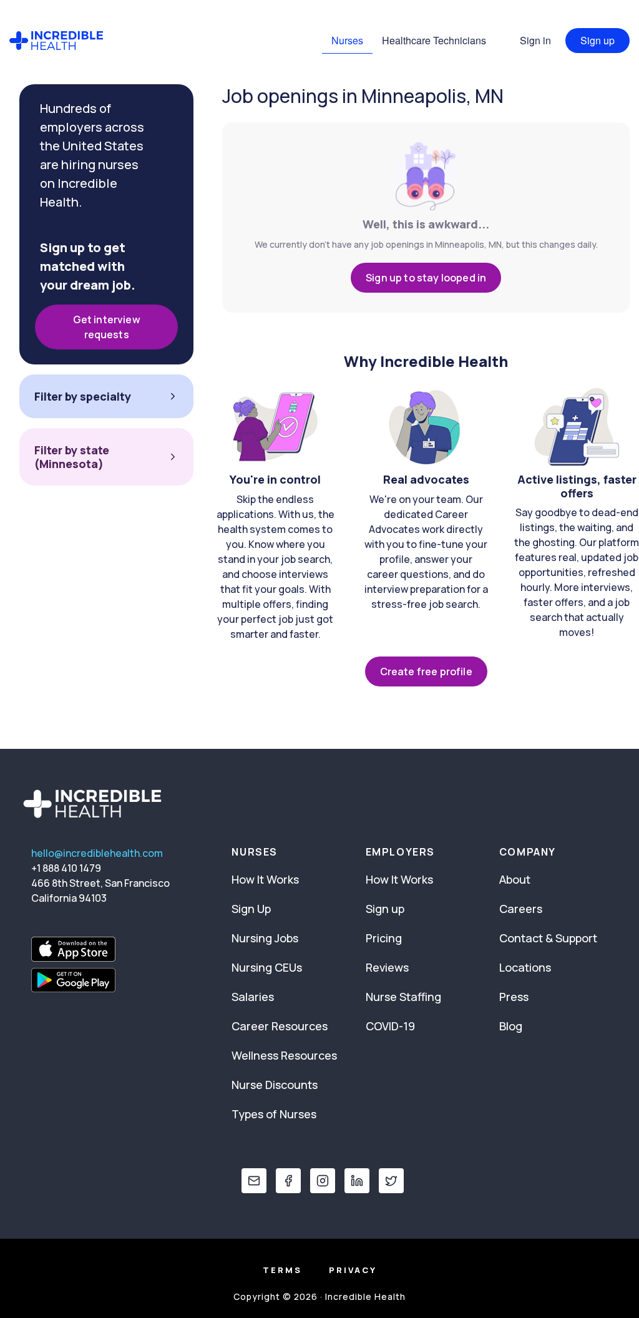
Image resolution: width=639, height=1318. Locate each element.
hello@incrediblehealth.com (97, 853)
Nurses (347, 40)
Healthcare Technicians (434, 40)
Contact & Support (548, 937)
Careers (520, 908)
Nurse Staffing (403, 996)
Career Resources (280, 1025)
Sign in (535, 40)
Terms (282, 1270)
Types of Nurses (274, 1113)
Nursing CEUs (267, 967)
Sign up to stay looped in (426, 278)
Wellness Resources (284, 1055)
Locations (525, 967)
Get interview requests (106, 327)
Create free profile (426, 671)
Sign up (597, 40)
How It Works (265, 879)
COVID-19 (390, 1025)
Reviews (387, 967)
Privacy (353, 1270)
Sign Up (251, 908)
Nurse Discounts (275, 1084)
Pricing (384, 937)
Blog (510, 1025)
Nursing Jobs (265, 937)
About (514, 879)
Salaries (253, 996)
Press (514, 996)
